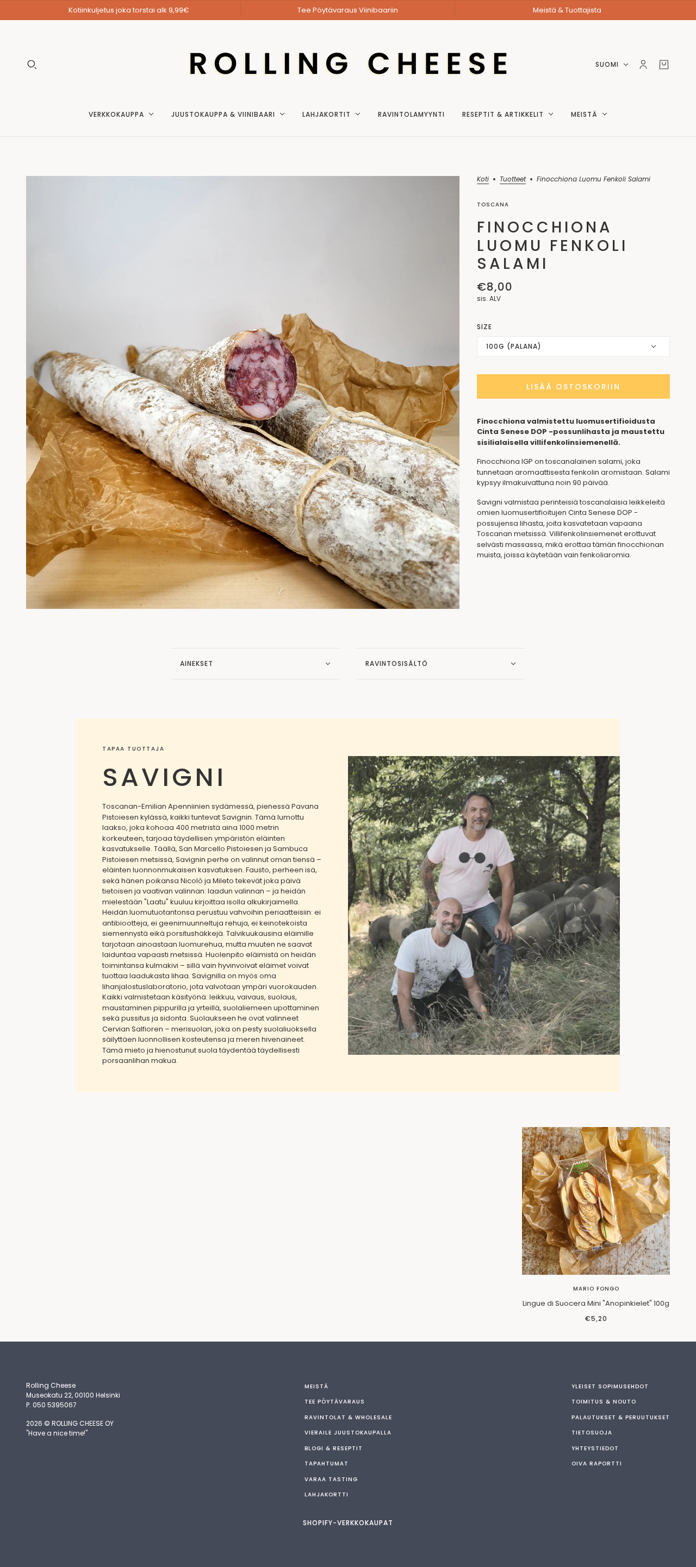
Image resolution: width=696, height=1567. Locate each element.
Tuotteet (513, 180)
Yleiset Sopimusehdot (610, 1386)
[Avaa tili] (643, 65)
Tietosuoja (591, 1432)
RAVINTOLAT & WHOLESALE (348, 1417)
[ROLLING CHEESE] (348, 64)
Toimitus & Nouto (603, 1402)
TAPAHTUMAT (326, 1463)
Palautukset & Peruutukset (620, 1417)
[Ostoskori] (664, 65)
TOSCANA (493, 204)
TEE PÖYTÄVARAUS (334, 1402)
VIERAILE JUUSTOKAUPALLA (347, 1432)
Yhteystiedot (595, 1448)
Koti (483, 180)
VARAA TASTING (331, 1479)
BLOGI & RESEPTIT (333, 1448)
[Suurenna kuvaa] (242, 392)
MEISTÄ (316, 1386)
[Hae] (32, 65)
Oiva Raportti (596, 1463)
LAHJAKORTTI (326, 1494)
